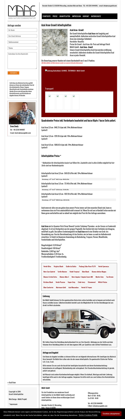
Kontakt (86, 16)
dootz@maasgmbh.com (23, 133)
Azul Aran (12, 382)
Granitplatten (64, 16)
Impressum (76, 16)
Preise (55, 16)
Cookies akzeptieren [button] (111, 414)
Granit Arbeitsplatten (16, 394)
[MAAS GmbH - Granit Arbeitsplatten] (22, 19)
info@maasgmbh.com (110, 6)
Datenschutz (96, 16)
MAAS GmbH (46, 388)
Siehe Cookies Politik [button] (88, 415)
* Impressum (13, 404)
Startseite (47, 16)
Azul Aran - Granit (77, 30)
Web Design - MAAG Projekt (18, 399)
